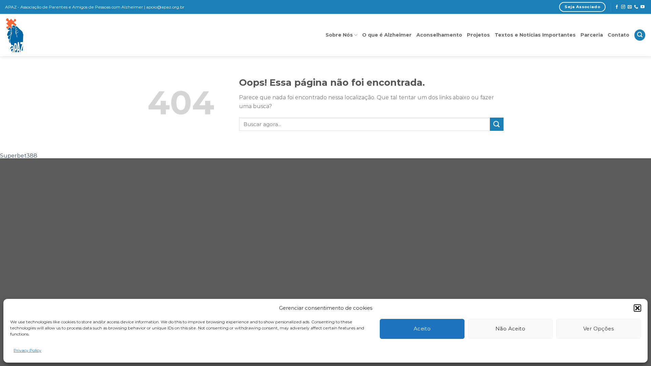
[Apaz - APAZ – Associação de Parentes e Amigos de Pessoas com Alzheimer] (45, 35)
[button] (637, 308)
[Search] (639, 35)
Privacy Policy (27, 350)
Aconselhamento (439, 35)
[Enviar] (497, 124)
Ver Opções (598, 328)
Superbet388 (18, 155)
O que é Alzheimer (387, 35)
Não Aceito (510, 328)
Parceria (591, 35)
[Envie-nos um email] (630, 7)
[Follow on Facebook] (617, 7)
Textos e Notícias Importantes (535, 35)
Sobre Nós (339, 35)
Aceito (422, 328)
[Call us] (636, 7)
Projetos (478, 35)
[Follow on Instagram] (623, 7)
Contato (618, 35)
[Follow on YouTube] (642, 7)
